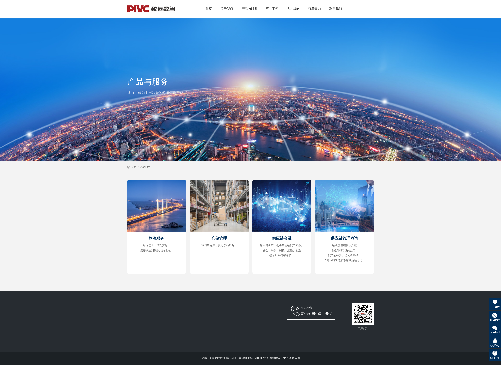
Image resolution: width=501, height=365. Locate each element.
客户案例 (272, 8)
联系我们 (335, 8)
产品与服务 (249, 8)
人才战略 (293, 8)
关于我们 (227, 8)
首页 (209, 8)
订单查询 (314, 8)
